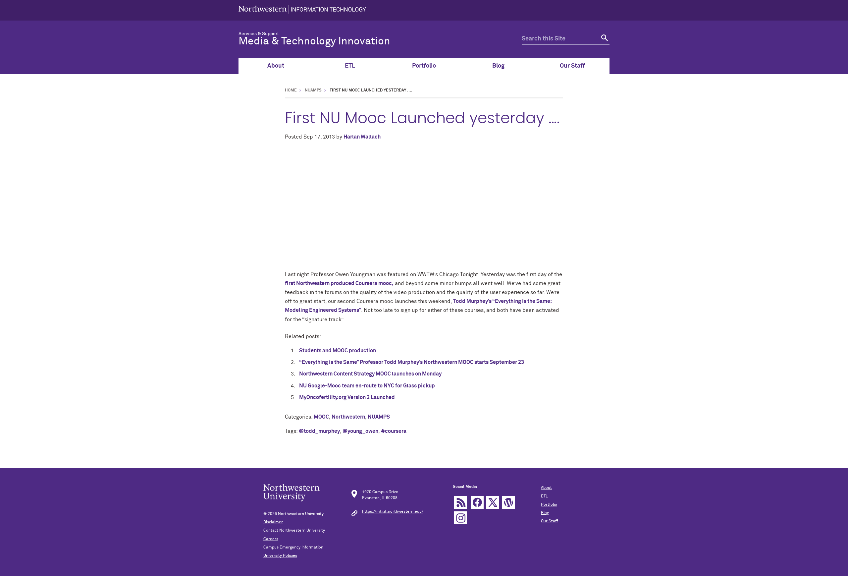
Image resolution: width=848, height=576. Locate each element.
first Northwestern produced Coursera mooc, (339, 283)
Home (291, 90)
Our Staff (572, 66)
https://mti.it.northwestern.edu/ (392, 512)
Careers (270, 539)
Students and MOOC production (337, 350)
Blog (498, 66)
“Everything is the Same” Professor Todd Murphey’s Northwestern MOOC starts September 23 (411, 362)
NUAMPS (313, 90)
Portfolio (424, 66)
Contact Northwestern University (294, 531)
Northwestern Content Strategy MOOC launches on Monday (370, 373)
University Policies (280, 556)
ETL (350, 66)
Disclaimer (273, 522)
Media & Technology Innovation (314, 41)
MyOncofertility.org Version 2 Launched (347, 397)
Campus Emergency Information (293, 547)
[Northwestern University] (302, 10)
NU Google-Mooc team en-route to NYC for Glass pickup (367, 385)
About (275, 66)
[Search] (604, 39)
